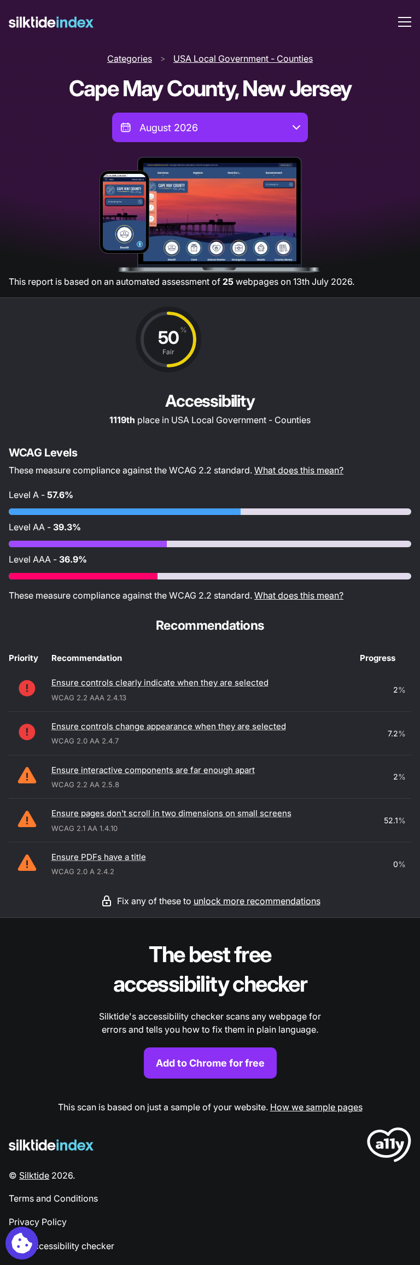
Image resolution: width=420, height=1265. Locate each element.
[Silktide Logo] (51, 1145)
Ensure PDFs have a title (98, 857)
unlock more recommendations (257, 900)
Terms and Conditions (53, 1198)
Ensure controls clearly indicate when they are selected (160, 682)
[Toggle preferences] (21, 1243)
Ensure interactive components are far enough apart (153, 770)
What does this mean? (298, 470)
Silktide (34, 1175)
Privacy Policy (38, 1221)
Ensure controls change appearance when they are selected (168, 726)
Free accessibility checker (61, 1245)
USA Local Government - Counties (243, 58)
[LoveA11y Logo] (389, 1146)
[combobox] (210, 127)
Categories (129, 58)
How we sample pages (316, 1107)
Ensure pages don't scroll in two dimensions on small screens (171, 813)
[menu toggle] (405, 22)
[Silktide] (51, 22)
